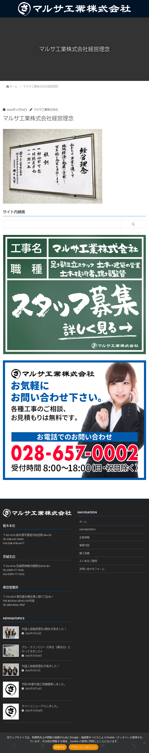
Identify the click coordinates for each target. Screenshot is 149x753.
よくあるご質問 (88, 561)
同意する (60, 747)
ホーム (83, 521)
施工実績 (84, 553)
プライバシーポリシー (83, 747)
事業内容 (84, 545)
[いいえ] (144, 743)
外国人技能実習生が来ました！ (41, 666)
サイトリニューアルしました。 (41, 706)
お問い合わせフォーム (92, 569)
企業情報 (84, 537)
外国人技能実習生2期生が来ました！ (44, 629)
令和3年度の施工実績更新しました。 (44, 684)
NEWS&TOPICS (87, 529)
